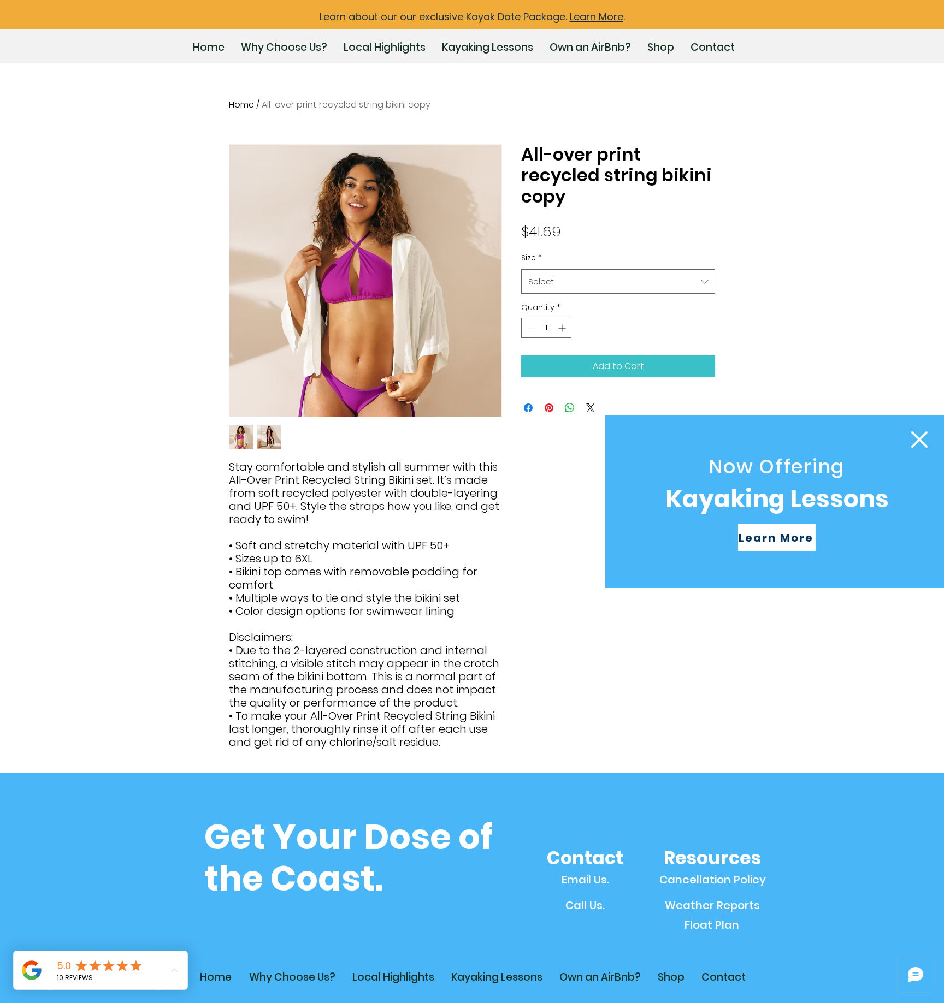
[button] (915, 439)
